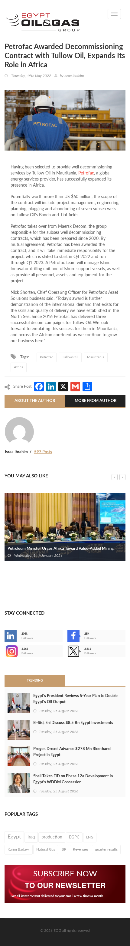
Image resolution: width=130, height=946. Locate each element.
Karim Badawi (19, 849)
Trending (35, 680)
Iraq (31, 837)
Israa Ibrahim (74, 76)
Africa (18, 367)
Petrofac (86, 173)
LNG (89, 837)
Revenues (80, 849)
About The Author (35, 401)
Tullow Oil (70, 357)
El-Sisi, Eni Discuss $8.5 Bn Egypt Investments (73, 723)
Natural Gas (45, 849)
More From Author (95, 401)
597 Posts (43, 452)
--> (5, 651)
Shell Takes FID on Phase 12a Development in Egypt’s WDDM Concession (73, 779)
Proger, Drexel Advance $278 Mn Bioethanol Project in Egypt (72, 752)
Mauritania (95, 357)
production (51, 837)
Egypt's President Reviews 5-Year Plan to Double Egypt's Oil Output (75, 699)
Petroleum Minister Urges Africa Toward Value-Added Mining (61, 549)
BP (64, 849)
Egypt (14, 837)
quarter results (106, 849)
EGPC (74, 837)
